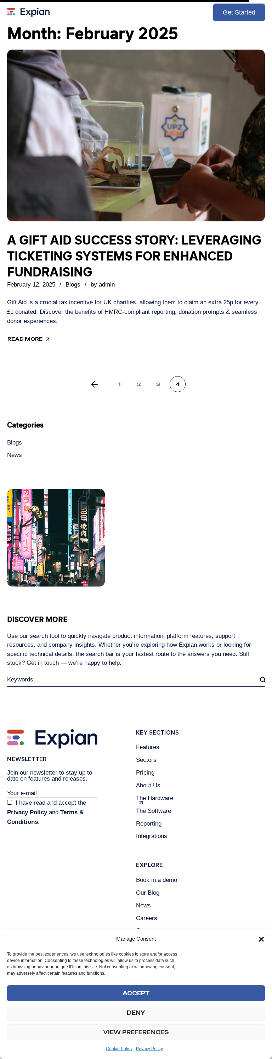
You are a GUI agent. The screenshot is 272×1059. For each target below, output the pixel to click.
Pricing (145, 772)
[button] (261, 939)
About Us (148, 785)
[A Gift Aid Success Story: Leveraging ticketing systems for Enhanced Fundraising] (136, 135)
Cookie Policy (119, 1048)
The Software (153, 811)
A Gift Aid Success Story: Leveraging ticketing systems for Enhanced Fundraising (134, 256)
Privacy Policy (149, 1048)
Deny (136, 1012)
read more (24, 339)
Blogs (73, 284)
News (14, 455)
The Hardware (154, 798)
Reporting (149, 823)
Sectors (146, 760)
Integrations (151, 836)
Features (147, 747)
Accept (136, 993)
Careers (146, 918)
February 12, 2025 (31, 285)
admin (107, 285)
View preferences (136, 1032)
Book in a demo (156, 880)
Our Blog (147, 892)
